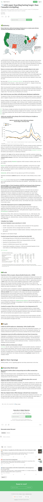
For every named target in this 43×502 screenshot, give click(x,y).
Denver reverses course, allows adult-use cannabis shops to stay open (20, 69)
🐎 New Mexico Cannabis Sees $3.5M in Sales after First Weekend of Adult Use (18, 450)
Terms (23, 494)
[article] (21, 453)
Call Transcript (4, 250)
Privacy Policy (30, 420)
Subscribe (35, 1)
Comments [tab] (4, 432)
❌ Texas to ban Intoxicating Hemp (9, 459)
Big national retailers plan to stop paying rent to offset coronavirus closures (19, 371)
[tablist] (6, 433)
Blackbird (14, 161)
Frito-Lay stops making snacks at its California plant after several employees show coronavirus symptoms (19, 380)
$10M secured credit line (22, 300)
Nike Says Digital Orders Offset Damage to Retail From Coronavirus (19, 392)
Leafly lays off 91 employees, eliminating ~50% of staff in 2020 (18, 326)
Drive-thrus (3, 179)
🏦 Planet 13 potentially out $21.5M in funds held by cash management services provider (17, 468)
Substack (16, 499)
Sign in (40, 1)
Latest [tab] (5, 446)
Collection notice (28, 494)
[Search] (41, 447)
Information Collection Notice (21, 420)
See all (3, 477)
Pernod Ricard (4, 211)
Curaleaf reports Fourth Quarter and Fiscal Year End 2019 (16, 236)
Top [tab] (2, 446)
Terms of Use (27, 419)
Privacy (20, 494)
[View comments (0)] (6, 17)
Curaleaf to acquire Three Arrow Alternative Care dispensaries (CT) (19, 306)
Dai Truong (7, 455)
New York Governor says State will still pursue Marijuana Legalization (20, 94)
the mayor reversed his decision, (15, 81)
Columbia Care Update (7, 221)
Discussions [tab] (9, 446)
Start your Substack (18, 496)
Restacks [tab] (8, 432)
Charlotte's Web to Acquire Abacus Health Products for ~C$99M (18, 275)
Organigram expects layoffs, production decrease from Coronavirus (19, 334)
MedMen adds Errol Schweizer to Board (11, 345)
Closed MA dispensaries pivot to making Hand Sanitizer (16, 204)
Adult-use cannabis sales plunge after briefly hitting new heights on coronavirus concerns (19, 117)
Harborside (3, 173)
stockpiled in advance (36, 150)
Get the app (27, 496)
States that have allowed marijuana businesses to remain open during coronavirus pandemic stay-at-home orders (20, 28)
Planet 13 (3, 165)
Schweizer (3, 346)
